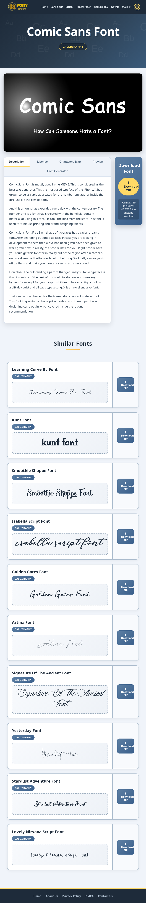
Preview (98, 161)
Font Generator (57, 171)
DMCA (89, 896)
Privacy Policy (71, 896)
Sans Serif (57, 7)
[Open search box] (137, 7)
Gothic (115, 7)
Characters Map (70, 161)
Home (44, 7)
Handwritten (83, 7)
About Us (52, 896)
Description (17, 161)
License (42, 161)
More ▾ (126, 7)
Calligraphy (101, 7)
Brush (69, 7)
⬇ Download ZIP (131, 186)
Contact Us (105, 896)
